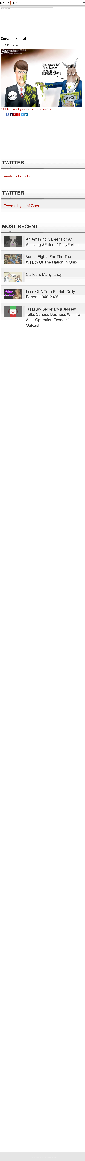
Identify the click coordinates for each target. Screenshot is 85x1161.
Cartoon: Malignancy (44, 274)
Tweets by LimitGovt (17, 175)
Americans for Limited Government (47, 1157)
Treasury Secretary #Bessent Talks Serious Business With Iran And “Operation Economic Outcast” (54, 317)
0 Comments (11, 8)
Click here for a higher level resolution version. (26, 109)
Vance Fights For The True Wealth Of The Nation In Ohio (51, 259)
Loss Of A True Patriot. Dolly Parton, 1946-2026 (50, 294)
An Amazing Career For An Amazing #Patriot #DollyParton (52, 241)
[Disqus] (32, 137)
